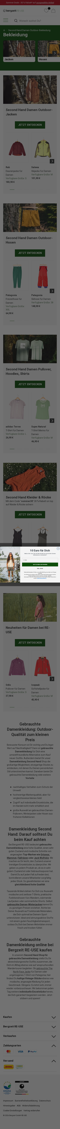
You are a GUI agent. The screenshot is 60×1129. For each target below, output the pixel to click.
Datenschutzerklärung (41, 578)
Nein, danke (40, 568)
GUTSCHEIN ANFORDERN (40, 564)
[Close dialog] (58, 548)
